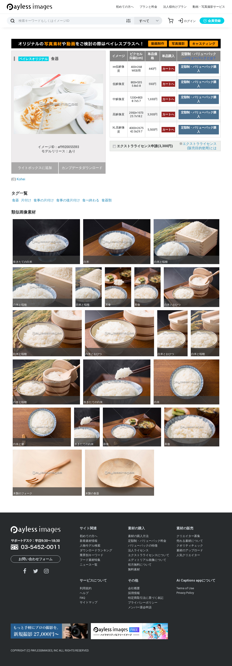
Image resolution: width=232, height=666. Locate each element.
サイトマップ (88, 602)
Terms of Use (185, 588)
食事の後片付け (68, 200)
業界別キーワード (91, 555)
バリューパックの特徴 (142, 545)
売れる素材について (189, 540)
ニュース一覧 (88, 564)
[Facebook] (25, 571)
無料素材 (134, 569)
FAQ (82, 597)
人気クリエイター (188, 555)
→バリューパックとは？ (198, 58)
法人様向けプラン (175, 6)
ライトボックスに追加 (35, 168)
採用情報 (134, 593)
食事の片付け (44, 200)
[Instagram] (46, 571)
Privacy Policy (185, 592)
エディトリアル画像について (147, 560)
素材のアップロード (189, 550)
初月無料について (140, 564)
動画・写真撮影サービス (209, 6)
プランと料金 (148, 6)
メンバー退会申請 (140, 607)
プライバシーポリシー (142, 602)
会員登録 (214, 20)
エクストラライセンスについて (148, 555)
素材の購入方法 (138, 536)
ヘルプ (84, 593)
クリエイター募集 (188, 536)
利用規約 (86, 588)
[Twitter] (35, 571)
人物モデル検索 (90, 545)
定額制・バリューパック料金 (147, 540)
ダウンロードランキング (96, 550)
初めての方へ (125, 6)
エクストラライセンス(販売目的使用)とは (200, 146)
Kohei (21, 179)
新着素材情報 (88, 540)
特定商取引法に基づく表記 (145, 597)
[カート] (171, 21)
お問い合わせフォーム (36, 559)
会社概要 (134, 588)
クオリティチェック (189, 545)
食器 (15, 200)
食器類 (107, 200)
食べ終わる (90, 200)
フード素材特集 (90, 560)
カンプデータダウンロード (82, 168)
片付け (26, 200)
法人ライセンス (138, 550)
